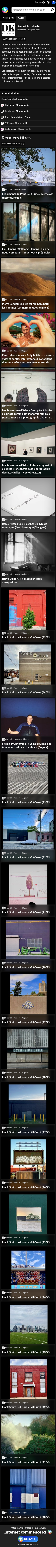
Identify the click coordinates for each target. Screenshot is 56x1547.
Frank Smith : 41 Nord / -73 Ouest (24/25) (26, 692)
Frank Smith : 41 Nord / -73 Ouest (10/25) (26, 1517)
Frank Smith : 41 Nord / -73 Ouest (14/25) (26, 1297)
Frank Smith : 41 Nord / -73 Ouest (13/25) (26, 1352)
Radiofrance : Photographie (18, 129)
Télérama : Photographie (16, 123)
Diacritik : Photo (28, 26)
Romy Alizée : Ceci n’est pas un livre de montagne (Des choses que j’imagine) (24, 526)
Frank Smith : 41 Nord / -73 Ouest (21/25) (26, 912)
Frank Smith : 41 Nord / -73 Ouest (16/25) (26, 1187)
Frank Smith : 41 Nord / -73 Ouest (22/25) (26, 857)
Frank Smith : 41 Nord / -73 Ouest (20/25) (26, 967)
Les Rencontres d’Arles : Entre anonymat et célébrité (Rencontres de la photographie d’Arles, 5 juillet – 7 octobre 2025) (27, 469)
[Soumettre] (51, 10)
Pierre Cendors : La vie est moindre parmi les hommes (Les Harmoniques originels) (26, 306)
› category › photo (28, 30)
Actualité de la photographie (15, 99)
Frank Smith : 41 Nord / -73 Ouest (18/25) (26, 1077)
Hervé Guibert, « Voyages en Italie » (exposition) (22, 581)
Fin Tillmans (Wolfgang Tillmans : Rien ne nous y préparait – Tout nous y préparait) (26, 251)
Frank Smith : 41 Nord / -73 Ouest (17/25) (26, 1132)
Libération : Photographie (17, 105)
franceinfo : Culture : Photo (17, 117)
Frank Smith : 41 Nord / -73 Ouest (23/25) (26, 802)
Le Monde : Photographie (17, 111)
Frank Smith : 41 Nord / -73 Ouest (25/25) (26, 637)
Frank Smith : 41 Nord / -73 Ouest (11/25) (26, 1462)
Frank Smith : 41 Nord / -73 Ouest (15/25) (26, 1242)
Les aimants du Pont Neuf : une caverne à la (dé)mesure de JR (27, 196)
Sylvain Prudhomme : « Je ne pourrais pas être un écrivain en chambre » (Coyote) (26, 746)
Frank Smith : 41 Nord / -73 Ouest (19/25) (26, 1022)
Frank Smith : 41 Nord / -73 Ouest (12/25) (26, 1407)
